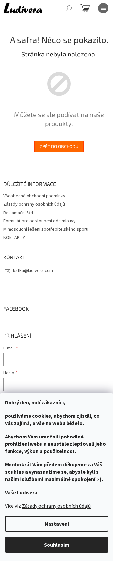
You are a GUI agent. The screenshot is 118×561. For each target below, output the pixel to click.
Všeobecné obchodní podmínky (34, 196)
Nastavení (57, 523)
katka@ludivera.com (33, 270)
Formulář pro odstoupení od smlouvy (39, 221)
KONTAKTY (14, 238)
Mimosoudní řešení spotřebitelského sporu (45, 229)
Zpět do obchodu (59, 146)
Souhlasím (56, 545)
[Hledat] (68, 8)
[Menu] (103, 8)
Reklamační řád (18, 213)
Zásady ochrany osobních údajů (56, 506)
